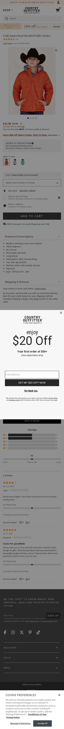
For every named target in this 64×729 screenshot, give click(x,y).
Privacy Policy (13, 717)
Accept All (42, 723)
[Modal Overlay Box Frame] (32, 364)
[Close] (59, 695)
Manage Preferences (20, 723)
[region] (32, 709)
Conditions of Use (37, 714)
